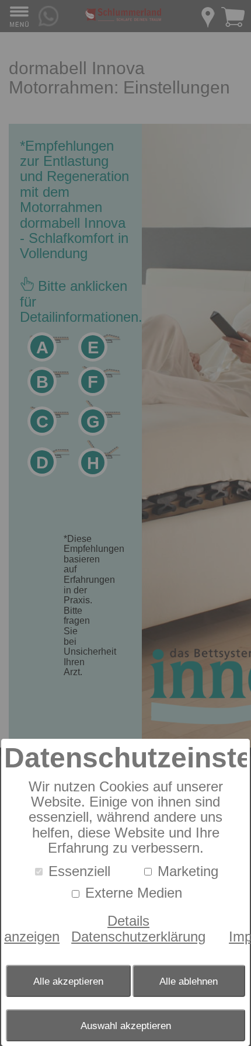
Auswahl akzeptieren (126, 1025)
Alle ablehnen (188, 981)
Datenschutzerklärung (138, 936)
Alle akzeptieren (68, 981)
